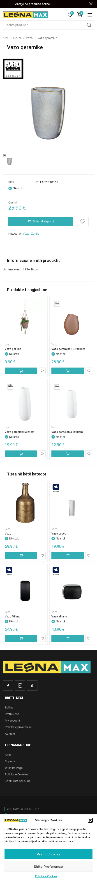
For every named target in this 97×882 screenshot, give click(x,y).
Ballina (9, 707)
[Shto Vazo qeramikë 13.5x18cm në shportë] (67, 371)
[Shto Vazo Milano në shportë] (21, 638)
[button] (90, 820)
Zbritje (35, 233)
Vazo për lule (13, 349)
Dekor (17, 38)
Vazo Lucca (58, 533)
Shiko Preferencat (48, 867)
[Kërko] (89, 25)
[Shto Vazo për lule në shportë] (21, 371)
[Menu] (89, 14)
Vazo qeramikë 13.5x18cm (68, 349)
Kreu (6, 38)
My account (12, 720)
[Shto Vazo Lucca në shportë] (67, 555)
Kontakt (10, 733)
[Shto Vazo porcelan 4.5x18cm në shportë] (67, 453)
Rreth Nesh (12, 714)
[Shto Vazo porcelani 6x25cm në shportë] (21, 453)
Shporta (10, 761)
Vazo (29, 38)
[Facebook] (8, 685)
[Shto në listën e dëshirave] (83, 221)
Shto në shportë (43, 221)
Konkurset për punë (17, 781)
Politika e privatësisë (18, 727)
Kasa (8, 754)
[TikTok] (32, 685)
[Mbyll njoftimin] (91, 4)
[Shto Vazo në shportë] (21, 555)
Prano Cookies (48, 854)
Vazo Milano (12, 616)
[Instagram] (20, 685)
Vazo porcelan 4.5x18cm (67, 432)
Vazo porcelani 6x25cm (20, 432)
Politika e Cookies (46, 876)
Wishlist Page (14, 768)
